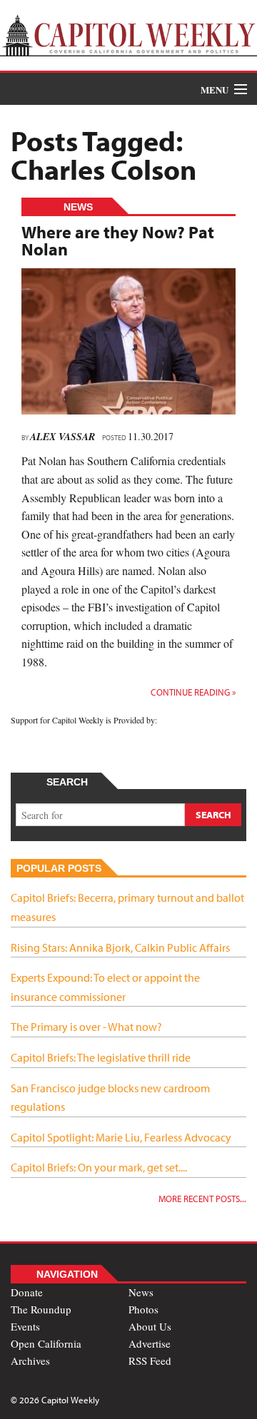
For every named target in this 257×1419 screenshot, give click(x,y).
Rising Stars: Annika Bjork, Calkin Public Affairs (120, 947)
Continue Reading (193, 692)
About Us (149, 1326)
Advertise (149, 1343)
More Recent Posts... (202, 1198)
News (140, 1292)
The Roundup (41, 1309)
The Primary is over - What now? (86, 1026)
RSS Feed (149, 1360)
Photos (143, 1309)
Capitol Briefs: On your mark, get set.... (99, 1167)
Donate (27, 1292)
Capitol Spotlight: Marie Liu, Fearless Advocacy (121, 1137)
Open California (46, 1343)
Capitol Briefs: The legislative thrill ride (101, 1057)
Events (25, 1326)
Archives (30, 1360)
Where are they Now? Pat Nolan (117, 240)
